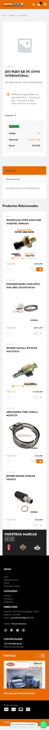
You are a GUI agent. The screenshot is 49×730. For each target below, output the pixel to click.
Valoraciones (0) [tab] (12, 179)
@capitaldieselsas (19, 623)
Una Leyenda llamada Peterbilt (19, 693)
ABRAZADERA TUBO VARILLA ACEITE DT (22, 413)
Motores (12, 15)
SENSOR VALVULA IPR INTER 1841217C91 (21, 349)
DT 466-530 (22, 15)
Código (12, 133)
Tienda (6, 582)
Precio (12, 145)
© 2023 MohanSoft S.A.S (15, 722)
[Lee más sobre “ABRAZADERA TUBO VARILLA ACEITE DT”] (39, 461)
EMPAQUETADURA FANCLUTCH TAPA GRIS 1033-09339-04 (23, 285)
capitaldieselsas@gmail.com (22, 617)
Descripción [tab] (11, 170)
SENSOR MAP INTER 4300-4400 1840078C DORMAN (23, 221)
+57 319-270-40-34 (13, 643)
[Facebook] (15, 115)
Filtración (8, 595)
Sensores (9, 216)
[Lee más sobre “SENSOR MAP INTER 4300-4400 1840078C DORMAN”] (39, 269)
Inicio (5, 15)
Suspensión (8, 601)
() (39, 140)
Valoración (13, 139)
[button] (41, 333)
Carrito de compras (12, 585)
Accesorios (8, 598)
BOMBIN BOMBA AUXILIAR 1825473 (20, 477)
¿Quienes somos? (11, 579)
